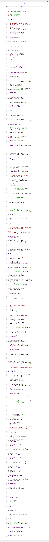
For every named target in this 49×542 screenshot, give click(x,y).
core (34, 3)
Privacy (7, 540)
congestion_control (38, 3)
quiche (7, 3)
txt (45, 540)
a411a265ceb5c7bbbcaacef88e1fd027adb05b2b (19, 3)
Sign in (47, 1)
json (47, 540)
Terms (9, 540)
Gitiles (4, 540)
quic (32, 3)
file (21, 6)
